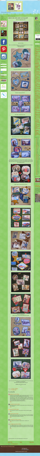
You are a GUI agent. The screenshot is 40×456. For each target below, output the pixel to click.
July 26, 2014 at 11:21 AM (16, 404)
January (37, 145)
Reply (11, 411)
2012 (36, 142)
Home (21, 442)
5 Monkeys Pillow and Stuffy (37, 52)
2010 (36, 139)
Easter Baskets (37, 71)
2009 (37, 138)
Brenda (11, 394)
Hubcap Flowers (37, 79)
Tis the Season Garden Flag (37, 121)
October (37, 156)
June (36, 151)
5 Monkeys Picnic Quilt (37, 50)
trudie (11, 413)
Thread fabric (37, 119)
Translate (3, 76)
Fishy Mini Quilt (37, 73)
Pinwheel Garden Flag (37, 93)
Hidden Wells (37, 76)
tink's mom (11, 404)
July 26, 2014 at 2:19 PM (15, 409)
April (36, 149)
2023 (36, 170)
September (37, 155)
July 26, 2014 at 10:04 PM (17, 419)
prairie (11, 409)
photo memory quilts (13, 389)
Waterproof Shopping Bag (37, 133)
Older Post (32, 442)
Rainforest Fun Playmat (37, 99)
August (37, 154)
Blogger (26, 451)
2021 (36, 168)
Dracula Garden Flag (37, 70)
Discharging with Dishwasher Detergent (37, 67)
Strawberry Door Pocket (37, 114)
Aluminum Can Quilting (37, 53)
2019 (36, 165)
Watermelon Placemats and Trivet (37, 131)
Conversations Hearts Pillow (37, 63)
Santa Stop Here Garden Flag (37, 101)
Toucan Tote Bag (37, 122)
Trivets (36, 123)
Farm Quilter (12, 419)
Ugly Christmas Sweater (37, 127)
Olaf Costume (37, 90)
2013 (36, 143)
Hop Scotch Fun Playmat (37, 78)
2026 (37, 174)
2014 (36, 144)
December (37, 159)
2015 (36, 160)
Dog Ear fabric (37, 68)
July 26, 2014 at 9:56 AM (15, 394)
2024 (36, 171)
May (36, 150)
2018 (36, 164)
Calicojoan (37, 20)
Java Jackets (37, 83)
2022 (36, 169)
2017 (36, 163)
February (37, 146)
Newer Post (10, 442)
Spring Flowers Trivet (37, 109)
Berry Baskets (37, 58)
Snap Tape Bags (37, 104)
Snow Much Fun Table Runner (37, 107)
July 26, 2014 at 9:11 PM (15, 413)
